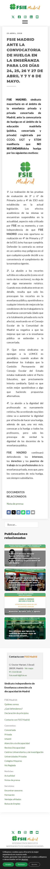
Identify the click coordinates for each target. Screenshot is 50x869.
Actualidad (9, 775)
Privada (8, 734)
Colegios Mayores (13, 761)
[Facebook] (9, 512)
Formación (9, 794)
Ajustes (34, 864)
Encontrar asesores (13, 790)
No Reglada (10, 765)
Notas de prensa (12, 780)
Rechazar (21, 864)
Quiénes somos (11, 704)
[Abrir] (25, 22)
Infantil (7, 738)
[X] (14, 512)
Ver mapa (29, 668)
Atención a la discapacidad (17, 743)
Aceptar (8, 864)
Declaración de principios (16, 713)
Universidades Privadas (15, 756)
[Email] (33, 512)
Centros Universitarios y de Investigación (23, 752)
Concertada (10, 730)
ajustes (25, 859)
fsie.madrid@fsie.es (18, 675)
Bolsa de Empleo (12, 803)
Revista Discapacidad (14, 747)
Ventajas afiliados (12, 799)
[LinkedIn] (18, 512)
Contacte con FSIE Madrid (17, 719)
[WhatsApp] (23, 512)
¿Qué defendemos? (13, 708)
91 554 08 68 (15, 672)
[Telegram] (28, 512)
